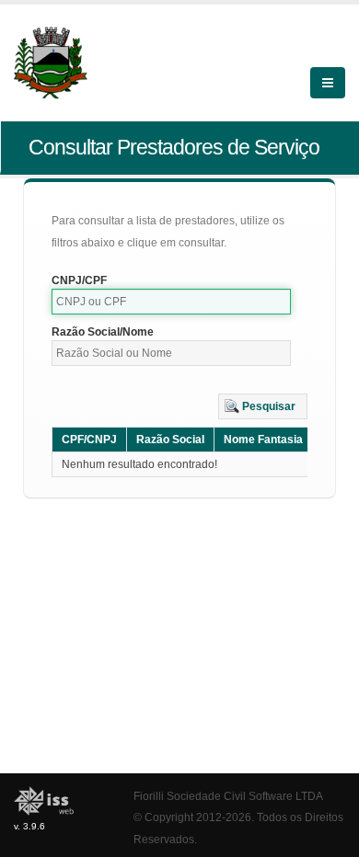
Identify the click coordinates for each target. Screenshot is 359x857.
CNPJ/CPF (79, 280)
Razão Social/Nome (103, 332)
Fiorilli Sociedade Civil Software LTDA (228, 796)
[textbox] (171, 301)
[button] (262, 406)
